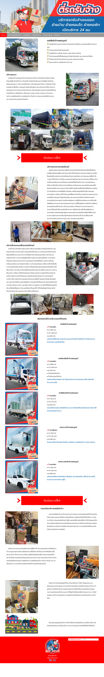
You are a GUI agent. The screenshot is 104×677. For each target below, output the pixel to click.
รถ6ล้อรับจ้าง (26, 96)
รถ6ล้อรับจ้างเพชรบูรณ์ (15, 78)
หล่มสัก (60, 53)
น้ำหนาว (43, 84)
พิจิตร (91, 56)
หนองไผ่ (8, 87)
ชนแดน (65, 53)
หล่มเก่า (74, 53)
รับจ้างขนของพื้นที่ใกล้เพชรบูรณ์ (59, 56)
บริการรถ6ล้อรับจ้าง (14, 35)
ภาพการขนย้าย (47, 35)
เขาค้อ (69, 53)
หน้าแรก (3, 35)
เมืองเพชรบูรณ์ (36, 84)
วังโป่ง (54, 84)
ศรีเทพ (79, 53)
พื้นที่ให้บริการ (37, 35)
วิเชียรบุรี (49, 84)
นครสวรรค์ (85, 56)
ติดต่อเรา (57, 35)
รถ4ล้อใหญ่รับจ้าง (16, 96)
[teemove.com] (52, 653)
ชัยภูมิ (71, 56)
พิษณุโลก (76, 56)
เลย (80, 56)
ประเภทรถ (26, 35)
